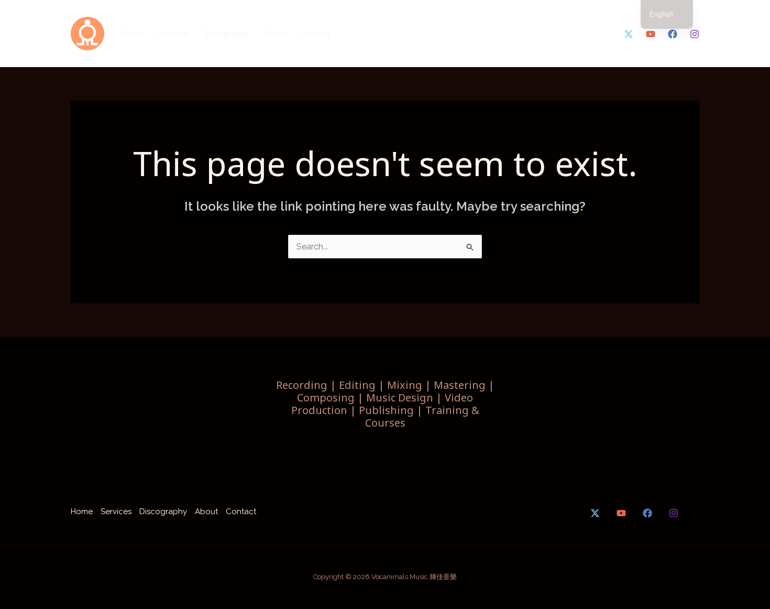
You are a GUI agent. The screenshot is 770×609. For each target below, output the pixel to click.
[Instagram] (694, 34)
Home (133, 33)
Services (173, 33)
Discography (226, 33)
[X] (628, 34)
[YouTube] (650, 34)
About (275, 33)
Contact (315, 33)
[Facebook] (672, 34)
